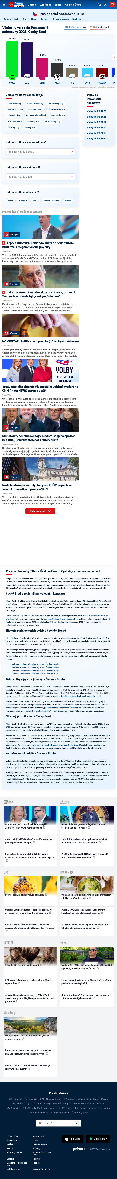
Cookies (10, 1159)
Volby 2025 (98, 1103)
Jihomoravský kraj (35, 103)
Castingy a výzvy (40, 1144)
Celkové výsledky (11, 19)
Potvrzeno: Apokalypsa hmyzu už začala (24, 895)
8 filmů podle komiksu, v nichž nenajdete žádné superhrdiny (28, 982)
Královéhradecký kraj (55, 109)
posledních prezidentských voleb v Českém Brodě (79, 696)
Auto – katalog (60, 1103)
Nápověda (37, 1159)
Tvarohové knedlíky (38, 1112)
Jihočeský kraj (14, 103)
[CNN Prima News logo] (16, 4)
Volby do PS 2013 (96, 127)
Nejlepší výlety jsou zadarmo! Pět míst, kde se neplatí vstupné (27, 1037)
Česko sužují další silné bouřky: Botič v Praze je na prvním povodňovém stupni (29, 841)
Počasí (104, 1099)
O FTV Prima (12, 1136)
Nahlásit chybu (13, 1169)
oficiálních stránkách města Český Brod (60, 745)
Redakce (36, 1163)
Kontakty (36, 1148)
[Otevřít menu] (3, 4)
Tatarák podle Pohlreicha (35, 1108)
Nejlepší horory (54, 1099)
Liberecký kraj (14, 115)
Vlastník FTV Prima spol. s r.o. (17, 1164)
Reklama (10, 1144)
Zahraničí (45, 5)
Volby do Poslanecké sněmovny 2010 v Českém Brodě (35, 674)
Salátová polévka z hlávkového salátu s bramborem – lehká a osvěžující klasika (86, 896)
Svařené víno (13, 1108)
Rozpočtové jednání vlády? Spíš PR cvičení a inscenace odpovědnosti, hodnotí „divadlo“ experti (29, 856)
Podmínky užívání (14, 1152)
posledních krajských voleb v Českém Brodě (63, 708)
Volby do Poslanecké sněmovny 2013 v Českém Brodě (35, 671)
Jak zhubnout (15, 1099)
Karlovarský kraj (56, 103)
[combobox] (39, 151)
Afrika (10, 201)
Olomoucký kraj (58, 115)
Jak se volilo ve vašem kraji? (24, 95)
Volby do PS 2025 (96, 111)
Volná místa (12, 1140)
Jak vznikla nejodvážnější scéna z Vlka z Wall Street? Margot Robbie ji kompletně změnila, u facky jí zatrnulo (30, 998)
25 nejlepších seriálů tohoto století (22, 965)
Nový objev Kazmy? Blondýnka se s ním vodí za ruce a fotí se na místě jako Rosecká (86, 996)
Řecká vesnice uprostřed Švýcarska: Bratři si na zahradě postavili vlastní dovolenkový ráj (28, 1052)
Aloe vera (55, 1108)
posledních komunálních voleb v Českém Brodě (42, 711)
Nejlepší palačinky (60, 1112)
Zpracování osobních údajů (42, 1153)
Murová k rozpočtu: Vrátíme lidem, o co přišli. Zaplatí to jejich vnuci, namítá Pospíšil (27, 826)
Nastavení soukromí (41, 1169)
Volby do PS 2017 (96, 122)
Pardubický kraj (15, 121)
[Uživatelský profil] (105, 4)
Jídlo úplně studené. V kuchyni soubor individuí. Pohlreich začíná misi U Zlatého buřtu (84, 841)
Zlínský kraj (30, 127)
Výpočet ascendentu (99, 1108)
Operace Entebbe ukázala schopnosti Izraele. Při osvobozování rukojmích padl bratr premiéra (28, 911)
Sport (58, 5)
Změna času (84, 1099)
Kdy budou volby (21, 1103)
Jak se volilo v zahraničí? (22, 192)
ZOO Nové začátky (41, 1103)
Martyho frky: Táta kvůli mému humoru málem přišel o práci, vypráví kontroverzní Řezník (86, 967)
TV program (70, 1099)
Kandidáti (76, 19)
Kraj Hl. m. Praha (15, 109)
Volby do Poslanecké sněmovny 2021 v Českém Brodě (35, 664)
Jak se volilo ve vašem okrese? (26, 142)
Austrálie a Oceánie (50, 201)
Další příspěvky (38, 511)
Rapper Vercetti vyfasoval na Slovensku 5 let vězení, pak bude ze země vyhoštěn (86, 982)
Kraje (25, 19)
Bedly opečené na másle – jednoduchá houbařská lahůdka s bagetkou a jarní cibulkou (85, 926)
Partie (96, 1099)
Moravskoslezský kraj (36, 115)
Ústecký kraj (13, 127)
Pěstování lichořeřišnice (74, 1108)
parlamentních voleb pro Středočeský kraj (62, 619)
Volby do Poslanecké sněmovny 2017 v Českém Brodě (35, 667)
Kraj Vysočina (34, 109)
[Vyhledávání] (99, 4)
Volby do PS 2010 (96, 133)
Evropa (68, 201)
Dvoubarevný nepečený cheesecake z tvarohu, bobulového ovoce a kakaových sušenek (83, 911)
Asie (34, 201)
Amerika (23, 201)
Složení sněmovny (61, 19)
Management (38, 1136)
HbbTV (10, 1148)
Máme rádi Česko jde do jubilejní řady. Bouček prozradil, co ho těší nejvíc (83, 826)
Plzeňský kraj (33, 121)
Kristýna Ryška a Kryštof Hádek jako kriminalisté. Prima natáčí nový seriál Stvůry (85, 856)
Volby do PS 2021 (96, 116)
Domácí (32, 5)
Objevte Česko (73, 5)
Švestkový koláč (80, 1112)
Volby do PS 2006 (96, 138)
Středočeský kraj (52, 121)
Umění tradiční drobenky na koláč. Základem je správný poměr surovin (27, 1067)
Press (35, 1140)
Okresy (34, 19)
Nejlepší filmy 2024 (34, 1099)
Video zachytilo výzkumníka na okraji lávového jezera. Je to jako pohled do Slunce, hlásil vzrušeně (30, 926)
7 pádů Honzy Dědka (80, 1103)
